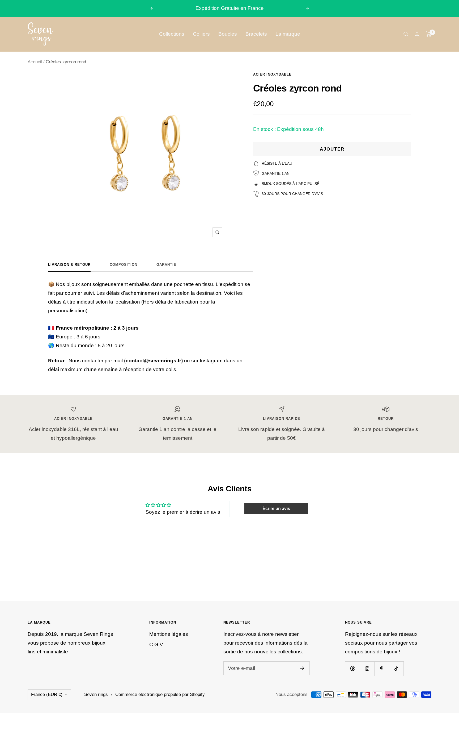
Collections (171, 34)
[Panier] (428, 34)
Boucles (227, 34)
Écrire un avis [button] (276, 508)
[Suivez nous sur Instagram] (367, 668)
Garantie (166, 265)
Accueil (35, 61)
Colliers (201, 34)
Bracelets (256, 34)
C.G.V (156, 644)
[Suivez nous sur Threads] (352, 668)
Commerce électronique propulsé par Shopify (160, 694)
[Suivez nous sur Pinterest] (381, 668)
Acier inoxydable (272, 74)
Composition (123, 265)
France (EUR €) (46, 694)
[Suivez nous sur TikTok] (396, 668)
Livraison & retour (69, 265)
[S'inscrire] (302, 668)
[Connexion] (417, 34)
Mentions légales (168, 634)
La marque (287, 34)
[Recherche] (405, 34)
